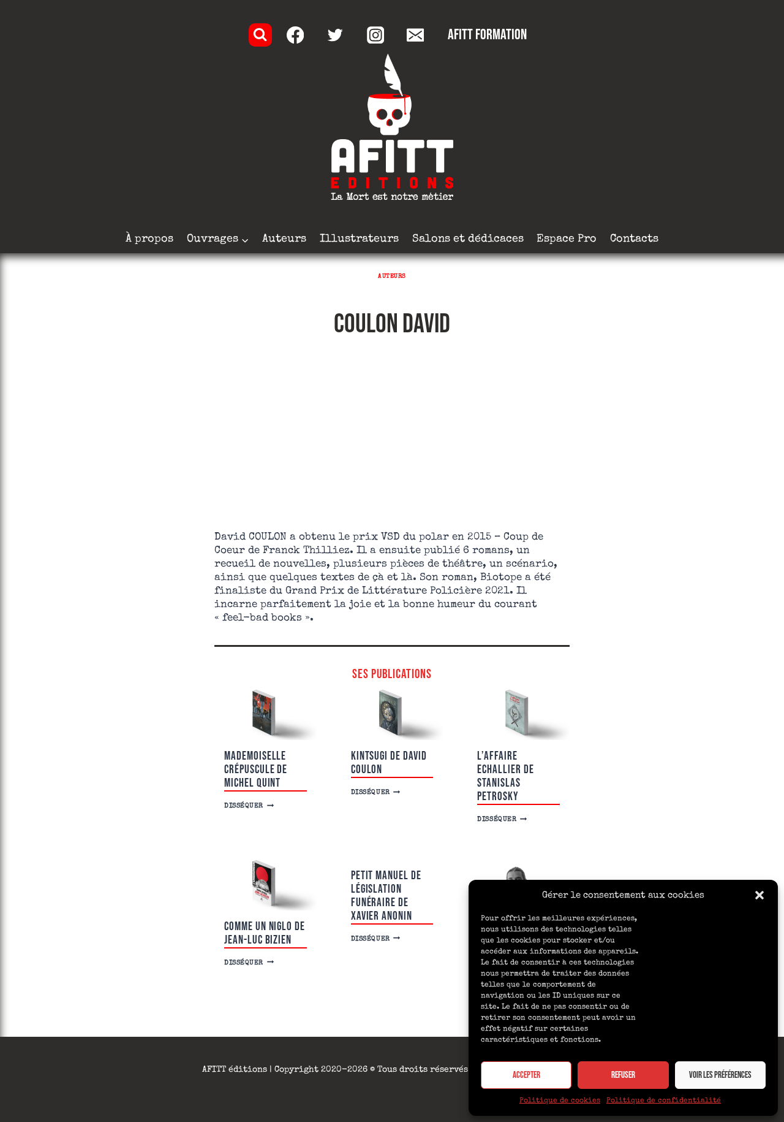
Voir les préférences (720, 1075)
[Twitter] (335, 35)
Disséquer (249, 806)
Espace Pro (567, 239)
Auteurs (284, 239)
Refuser (623, 1075)
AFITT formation (487, 35)
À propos (149, 239)
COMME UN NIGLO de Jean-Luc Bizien (264, 933)
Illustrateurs (359, 239)
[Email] (415, 35)
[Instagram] (375, 35)
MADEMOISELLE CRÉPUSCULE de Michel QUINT (255, 769)
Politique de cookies (559, 1101)
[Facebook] (295, 35)
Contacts (634, 239)
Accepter (526, 1075)
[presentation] (265, 714)
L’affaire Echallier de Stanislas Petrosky (505, 776)
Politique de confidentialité (663, 1101)
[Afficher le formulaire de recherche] (260, 35)
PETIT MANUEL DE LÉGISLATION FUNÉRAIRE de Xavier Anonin (386, 896)
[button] (759, 895)
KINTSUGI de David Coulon (389, 763)
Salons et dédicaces (468, 239)
